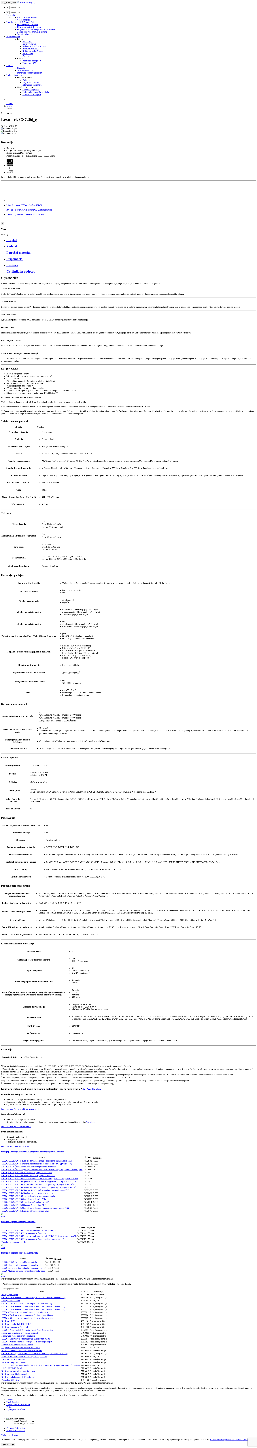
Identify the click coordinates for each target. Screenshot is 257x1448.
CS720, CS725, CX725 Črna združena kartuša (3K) (23, 1199)
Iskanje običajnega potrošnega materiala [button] (19, 1253)
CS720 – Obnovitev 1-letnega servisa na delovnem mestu (25, 1339)
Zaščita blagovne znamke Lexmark (32, 32)
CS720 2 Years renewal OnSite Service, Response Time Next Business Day (33, 1297)
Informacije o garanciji (31, 85)
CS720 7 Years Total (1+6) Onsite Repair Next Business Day (27, 1330)
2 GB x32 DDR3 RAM (11, 1368)
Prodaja (25, 56)
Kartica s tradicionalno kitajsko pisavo (17, 1377)
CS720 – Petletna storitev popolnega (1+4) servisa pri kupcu (26, 1342)
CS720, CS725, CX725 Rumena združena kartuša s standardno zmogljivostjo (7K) (36, 1161)
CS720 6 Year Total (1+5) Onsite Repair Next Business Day (26, 1303)
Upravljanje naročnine (15, 1409)
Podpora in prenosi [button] (14, 75)
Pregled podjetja (13, 1402)
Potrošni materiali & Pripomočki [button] (20, 22)
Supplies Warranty (25, 34)
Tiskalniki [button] (10, 15)
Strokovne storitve (25, 70)
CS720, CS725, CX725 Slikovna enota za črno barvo (24, 1233)
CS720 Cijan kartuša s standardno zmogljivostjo (21, 1265)
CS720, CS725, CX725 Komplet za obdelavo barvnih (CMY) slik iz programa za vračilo (39, 1236)
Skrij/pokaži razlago (91, 1089)
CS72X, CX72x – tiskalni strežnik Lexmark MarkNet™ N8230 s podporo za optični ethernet (40, 1365)
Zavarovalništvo (29, 44)
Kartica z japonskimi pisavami (14, 1374)
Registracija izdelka (30, 82)
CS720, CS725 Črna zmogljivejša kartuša (19, 1262)
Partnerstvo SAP (29, 63)
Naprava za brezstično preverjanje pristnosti (19, 1333)
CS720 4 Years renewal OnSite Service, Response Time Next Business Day (33, 1306)
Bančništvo (27, 41)
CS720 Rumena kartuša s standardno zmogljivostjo (23, 1268)
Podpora (26, 80)
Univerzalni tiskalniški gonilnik (35, 92)
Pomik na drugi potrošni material (15, 1146)
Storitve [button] (9, 65)
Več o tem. (90, 1122)
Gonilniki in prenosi (30, 90)
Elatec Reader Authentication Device (17, 1345)
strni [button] (3, 1216)
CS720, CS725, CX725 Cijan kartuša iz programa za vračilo (27, 1193)
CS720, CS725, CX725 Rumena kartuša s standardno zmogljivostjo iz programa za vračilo (39, 1187)
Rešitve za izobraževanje (32, 51)
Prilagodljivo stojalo (9, 1294)
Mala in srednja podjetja (27, 17)
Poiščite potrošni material (27, 24)
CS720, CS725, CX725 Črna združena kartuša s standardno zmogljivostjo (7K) (35, 1208)
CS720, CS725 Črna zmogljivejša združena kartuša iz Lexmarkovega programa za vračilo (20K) (42, 1169)
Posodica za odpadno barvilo (13, 1242)
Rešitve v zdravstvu (30, 49)
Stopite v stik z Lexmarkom (18, 1404)
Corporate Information (15, 1428)
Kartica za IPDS (8, 1321)
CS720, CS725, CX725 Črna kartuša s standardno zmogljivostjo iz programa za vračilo (38, 1184)
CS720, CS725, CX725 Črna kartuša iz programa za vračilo (26, 1172)
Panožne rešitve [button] (13, 36)
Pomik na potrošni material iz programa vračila (20, 1109)
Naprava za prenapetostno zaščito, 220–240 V (20, 1347)
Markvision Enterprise (31, 94)
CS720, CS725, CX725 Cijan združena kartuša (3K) (23, 1205)
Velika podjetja (23, 20)
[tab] (131, 240)
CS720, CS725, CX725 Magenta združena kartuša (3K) (25, 1202)
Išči (7, 7)
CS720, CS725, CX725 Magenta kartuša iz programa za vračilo (28, 1196)
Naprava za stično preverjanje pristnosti (18, 1336)
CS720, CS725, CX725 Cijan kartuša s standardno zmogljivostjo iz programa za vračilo (38, 1181)
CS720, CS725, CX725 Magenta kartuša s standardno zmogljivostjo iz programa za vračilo (39, 1178)
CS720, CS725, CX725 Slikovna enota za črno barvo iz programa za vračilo (33, 1239)
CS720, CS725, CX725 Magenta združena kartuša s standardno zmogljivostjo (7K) (36, 1164)
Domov (9, 103)
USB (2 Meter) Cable (10, 1300)
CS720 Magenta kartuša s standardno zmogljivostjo (23, 1271)
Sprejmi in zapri (8, 1444)
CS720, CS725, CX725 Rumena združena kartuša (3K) (25, 1211)
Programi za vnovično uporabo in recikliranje (36, 29)
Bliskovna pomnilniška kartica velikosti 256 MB (21, 1350)
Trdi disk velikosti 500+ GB (13, 1359)
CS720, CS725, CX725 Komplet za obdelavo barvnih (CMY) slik (29, 1230)
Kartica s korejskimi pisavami (13, 1362)
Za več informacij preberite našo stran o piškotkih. (231, 1439)
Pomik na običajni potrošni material (16, 1126)
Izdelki (9, 106)
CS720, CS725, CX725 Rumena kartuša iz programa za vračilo (28, 1175)
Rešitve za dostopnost (31, 61)
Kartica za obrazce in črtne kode (15, 1327)
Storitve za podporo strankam (29, 73)
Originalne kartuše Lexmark (29, 27)
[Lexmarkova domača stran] (26, 2)
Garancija (21, 68)
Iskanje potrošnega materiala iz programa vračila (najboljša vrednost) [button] (32, 1152)
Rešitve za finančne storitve (34, 46)
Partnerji (10, 1407)
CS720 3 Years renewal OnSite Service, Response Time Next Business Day (33, 1309)
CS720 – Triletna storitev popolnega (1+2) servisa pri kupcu (26, 1312)
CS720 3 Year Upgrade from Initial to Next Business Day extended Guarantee (34, 1353)
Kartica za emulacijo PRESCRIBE (16, 1324)
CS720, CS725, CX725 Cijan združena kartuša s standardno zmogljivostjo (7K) (35, 1190)
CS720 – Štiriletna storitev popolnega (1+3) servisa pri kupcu (27, 1318)
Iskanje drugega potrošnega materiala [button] (18, 1221)
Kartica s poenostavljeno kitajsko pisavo (18, 1371)
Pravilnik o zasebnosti (15, 1430)
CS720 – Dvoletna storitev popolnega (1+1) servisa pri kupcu (27, 1315)
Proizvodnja (27, 53)
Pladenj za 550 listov (10, 1380)
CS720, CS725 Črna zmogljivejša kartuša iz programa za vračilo (28, 1167)
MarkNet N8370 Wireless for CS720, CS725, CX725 (24, 1356)
